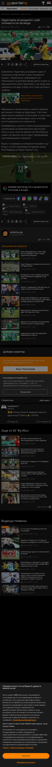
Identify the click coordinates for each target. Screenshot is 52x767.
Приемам (26, 756)
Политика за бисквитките (24, 720)
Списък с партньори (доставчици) (18, 748)
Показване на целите (26, 762)
